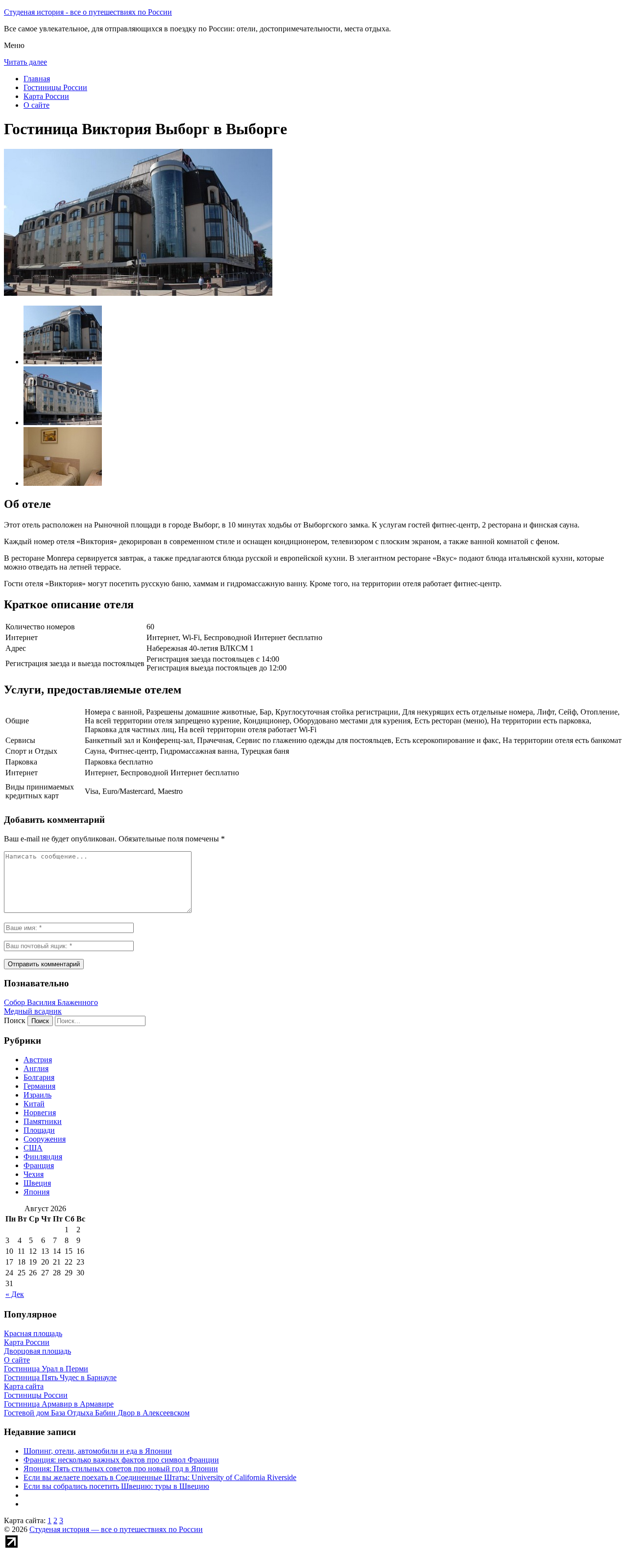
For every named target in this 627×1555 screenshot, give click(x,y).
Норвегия (40, 1112)
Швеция (37, 1183)
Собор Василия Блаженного (51, 1002)
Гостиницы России (55, 87)
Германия (39, 1086)
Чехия (34, 1174)
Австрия (38, 1059)
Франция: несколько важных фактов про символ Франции (121, 1460)
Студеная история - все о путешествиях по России (88, 12)
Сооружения (45, 1139)
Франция (39, 1165)
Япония (36, 1192)
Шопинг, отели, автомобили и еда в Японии (98, 1451)
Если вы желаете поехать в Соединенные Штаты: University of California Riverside (160, 1477)
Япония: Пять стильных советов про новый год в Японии (121, 1468)
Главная (37, 78)
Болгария (39, 1077)
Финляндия (43, 1156)
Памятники (43, 1121)
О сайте (36, 105)
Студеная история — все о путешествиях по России (116, 1529)
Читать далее (25, 62)
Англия (36, 1068)
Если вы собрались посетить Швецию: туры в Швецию (116, 1486)
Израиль (37, 1095)
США (33, 1148)
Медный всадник (33, 1011)
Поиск (14, 1020)
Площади (39, 1130)
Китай (34, 1104)
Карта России (46, 96)
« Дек (14, 1294)
